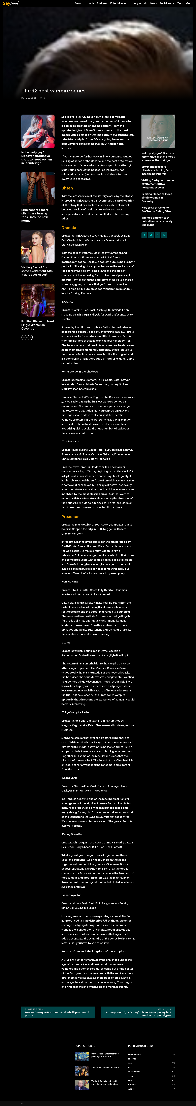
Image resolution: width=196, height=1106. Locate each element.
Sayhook (31, 98)
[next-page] (30, 337)
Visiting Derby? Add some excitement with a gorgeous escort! (37, 271)
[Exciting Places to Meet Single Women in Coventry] (38, 300)
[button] (79, 3)
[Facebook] (144, 235)
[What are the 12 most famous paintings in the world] (82, 1056)
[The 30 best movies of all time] (82, 1071)
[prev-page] (24, 337)
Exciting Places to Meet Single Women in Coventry (37, 325)
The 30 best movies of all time (105, 1067)
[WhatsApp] (164, 235)
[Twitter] (151, 235)
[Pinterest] (157, 235)
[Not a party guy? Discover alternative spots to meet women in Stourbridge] (38, 131)
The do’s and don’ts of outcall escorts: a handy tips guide (156, 221)
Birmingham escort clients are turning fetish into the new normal (34, 215)
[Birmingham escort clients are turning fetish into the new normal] (38, 188)
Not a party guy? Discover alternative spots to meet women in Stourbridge (36, 158)
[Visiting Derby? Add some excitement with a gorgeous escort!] (38, 246)
